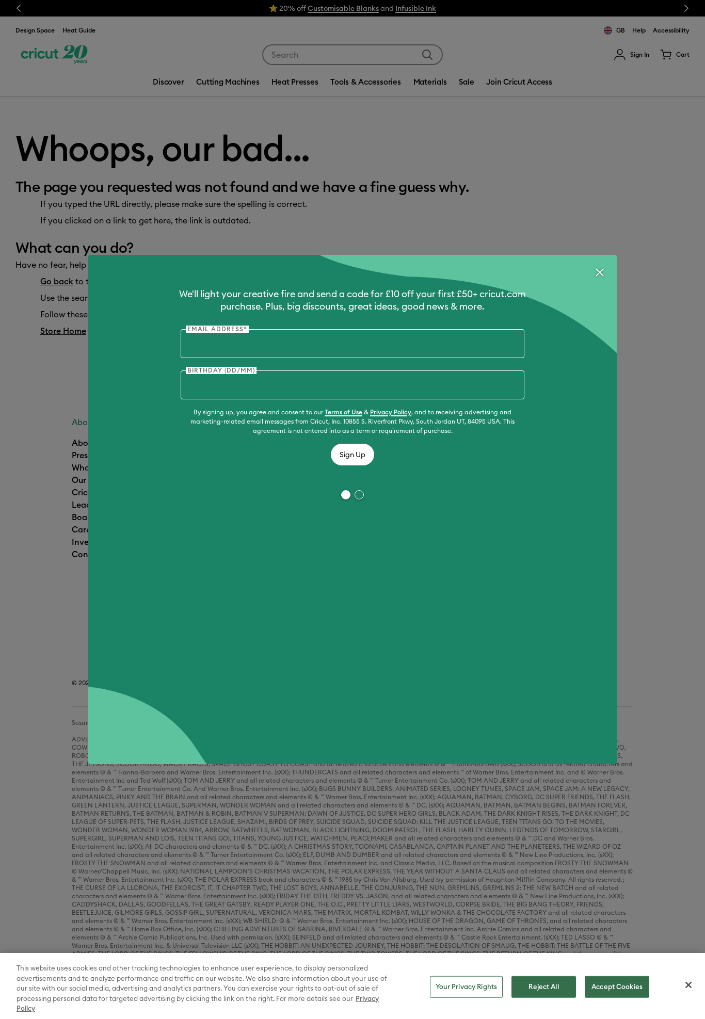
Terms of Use (343, 412)
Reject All (543, 986)
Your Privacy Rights (466, 986)
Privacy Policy (390, 412)
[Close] (599, 272)
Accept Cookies (617, 986)
